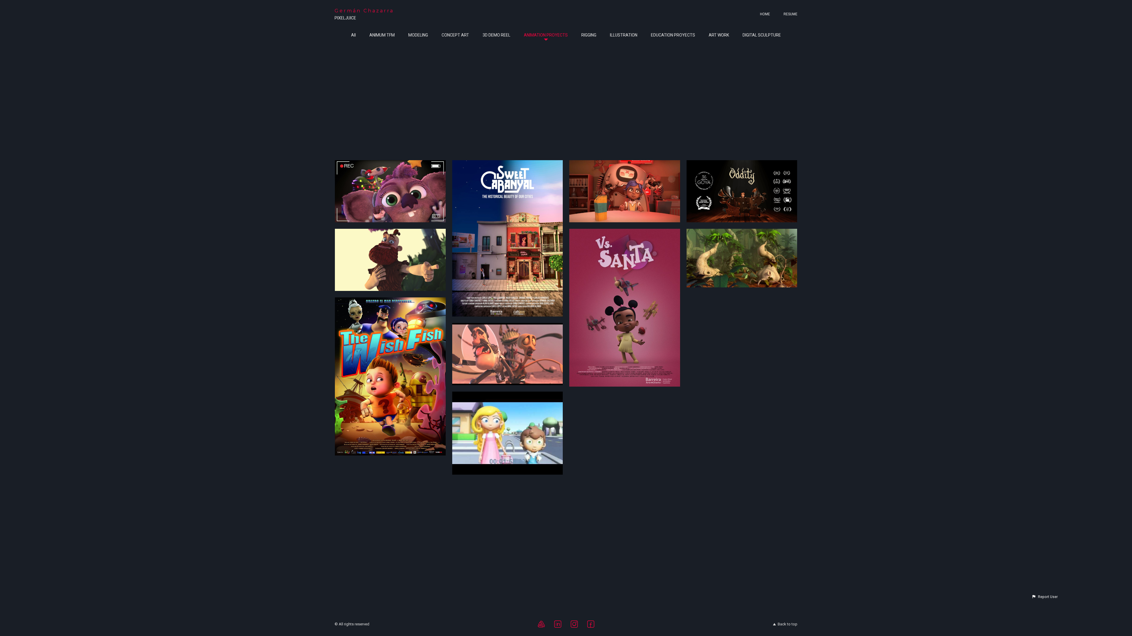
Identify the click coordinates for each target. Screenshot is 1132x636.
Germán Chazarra (364, 11)
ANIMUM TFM (382, 35)
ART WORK (719, 35)
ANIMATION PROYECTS (546, 35)
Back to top (787, 624)
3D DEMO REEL (496, 35)
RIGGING (588, 35)
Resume (790, 14)
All (353, 35)
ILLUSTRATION (623, 35)
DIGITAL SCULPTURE (762, 35)
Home (765, 14)
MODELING (418, 35)
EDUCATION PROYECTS (673, 35)
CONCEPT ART (455, 35)
